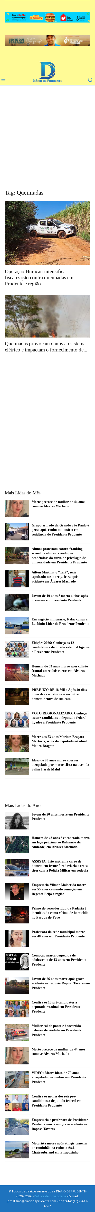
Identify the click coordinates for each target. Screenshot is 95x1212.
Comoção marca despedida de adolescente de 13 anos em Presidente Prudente (59, 960)
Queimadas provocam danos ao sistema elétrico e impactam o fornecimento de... (46, 347)
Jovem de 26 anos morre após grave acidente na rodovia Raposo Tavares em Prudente (61, 983)
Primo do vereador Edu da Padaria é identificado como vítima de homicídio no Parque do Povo (60, 913)
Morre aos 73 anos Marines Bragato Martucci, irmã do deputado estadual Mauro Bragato (59, 741)
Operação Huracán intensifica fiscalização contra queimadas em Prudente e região (39, 277)
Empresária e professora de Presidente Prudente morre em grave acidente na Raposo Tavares (60, 1124)
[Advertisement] (47, 140)
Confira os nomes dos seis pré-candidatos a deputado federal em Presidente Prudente (57, 1101)
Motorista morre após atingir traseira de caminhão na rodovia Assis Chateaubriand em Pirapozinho (59, 1148)
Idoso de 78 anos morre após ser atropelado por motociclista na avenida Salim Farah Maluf (60, 764)
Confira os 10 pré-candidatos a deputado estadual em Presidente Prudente (56, 1007)
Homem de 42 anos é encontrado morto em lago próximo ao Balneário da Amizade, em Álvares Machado (61, 842)
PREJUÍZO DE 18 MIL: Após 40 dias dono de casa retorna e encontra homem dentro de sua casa (59, 694)
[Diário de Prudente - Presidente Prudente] (47, 72)
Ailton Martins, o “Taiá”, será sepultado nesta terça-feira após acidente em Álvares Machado (55, 577)
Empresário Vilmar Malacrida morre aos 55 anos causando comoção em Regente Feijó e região (59, 889)
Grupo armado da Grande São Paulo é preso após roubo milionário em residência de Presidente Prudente (60, 530)
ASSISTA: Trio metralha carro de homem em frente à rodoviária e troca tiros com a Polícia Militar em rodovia (60, 866)
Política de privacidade (50, 1196)
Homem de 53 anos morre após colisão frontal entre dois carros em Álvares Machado (60, 670)
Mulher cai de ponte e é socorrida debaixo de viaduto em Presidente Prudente (56, 1030)
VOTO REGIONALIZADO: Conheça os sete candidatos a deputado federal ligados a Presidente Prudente (59, 717)
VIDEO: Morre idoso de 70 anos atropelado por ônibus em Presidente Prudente (59, 1077)
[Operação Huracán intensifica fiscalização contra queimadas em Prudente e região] (47, 233)
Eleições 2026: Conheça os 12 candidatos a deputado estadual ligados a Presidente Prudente (60, 647)
